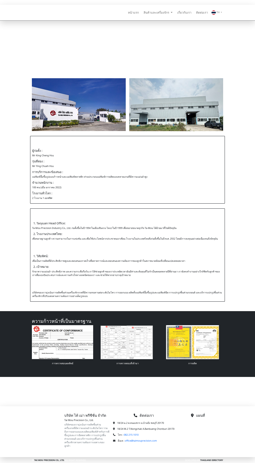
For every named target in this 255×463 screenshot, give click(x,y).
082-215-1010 (116, 2)
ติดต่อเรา (202, 12)
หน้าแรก (133, 12)
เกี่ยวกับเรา (184, 12)
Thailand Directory (211, 460)
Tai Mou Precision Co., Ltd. (49, 460)
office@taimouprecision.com (145, 2)
